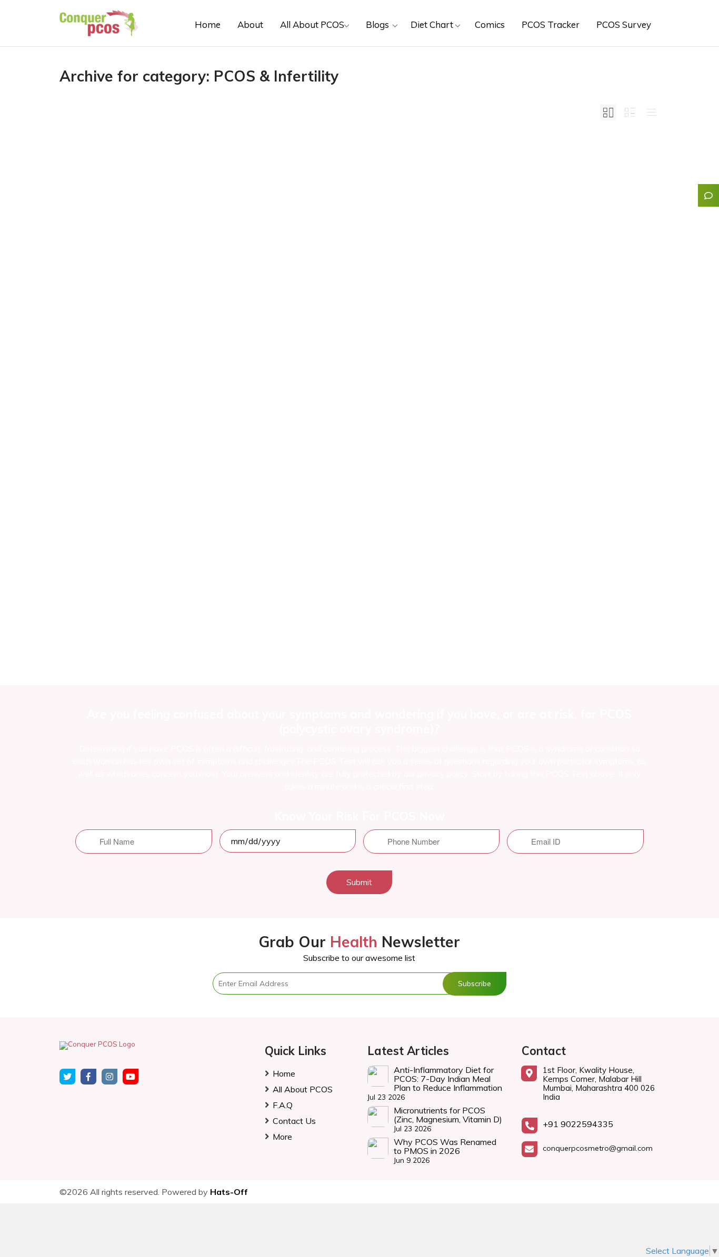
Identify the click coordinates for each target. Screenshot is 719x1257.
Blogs (378, 24)
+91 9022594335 (578, 1124)
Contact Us (294, 1121)
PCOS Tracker (551, 24)
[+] (154, 233)
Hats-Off (229, 1192)
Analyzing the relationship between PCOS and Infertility (556, 274)
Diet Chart (433, 24)
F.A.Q (283, 1105)
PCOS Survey (623, 24)
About (250, 24)
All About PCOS (313, 24)
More (282, 1136)
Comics (490, 24)
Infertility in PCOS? (131, 525)
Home (208, 24)
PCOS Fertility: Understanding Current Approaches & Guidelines (151, 274)
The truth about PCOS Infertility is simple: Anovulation (357, 274)
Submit (359, 882)
